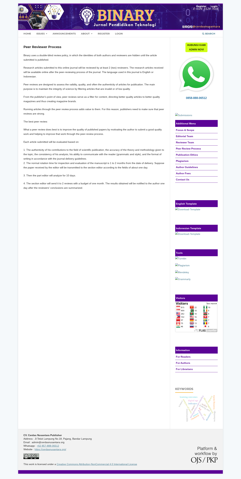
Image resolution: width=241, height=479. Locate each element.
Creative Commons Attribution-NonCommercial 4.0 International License (97, 464)
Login (119, 33)
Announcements (64, 33)
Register (104, 33)
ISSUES (40, 33)
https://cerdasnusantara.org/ (50, 449)
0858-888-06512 (196, 97)
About (85, 33)
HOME (27, 33)
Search (209, 33)
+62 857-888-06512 (48, 445)
